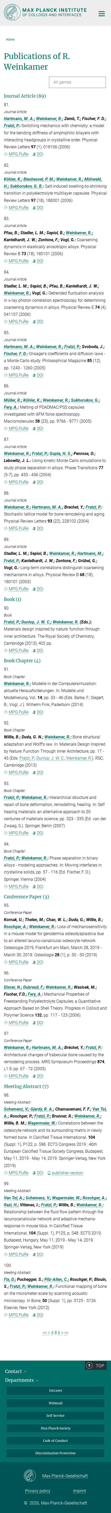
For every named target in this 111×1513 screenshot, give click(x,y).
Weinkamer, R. (49, 118)
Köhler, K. (12, 179)
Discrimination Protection (55, 1453)
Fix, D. (9, 1279)
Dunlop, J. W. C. (36, 622)
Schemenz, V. (16, 1109)
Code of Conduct (55, 1441)
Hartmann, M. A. (19, 118)
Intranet (55, 1390)
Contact (14, 1371)
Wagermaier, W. (42, 1123)
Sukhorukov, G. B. (26, 186)
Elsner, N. (12, 987)
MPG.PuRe (18, 154)
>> (66, 1332)
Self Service (55, 1415)
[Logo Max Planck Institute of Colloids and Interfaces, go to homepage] (46, 12)
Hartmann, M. (89, 553)
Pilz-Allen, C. (56, 1279)
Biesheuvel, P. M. (38, 179)
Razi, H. (11, 1204)
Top (100, 1365)
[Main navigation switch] (102, 14)
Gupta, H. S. (61, 453)
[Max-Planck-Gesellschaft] (32, 1476)
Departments (20, 1380)
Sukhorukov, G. (85, 400)
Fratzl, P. (11, 125)
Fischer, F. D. (15, 353)
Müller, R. (12, 400)
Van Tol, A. (13, 1197)
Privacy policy (37, 1490)
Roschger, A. (15, 926)
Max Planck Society (55, 1428)
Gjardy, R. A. (41, 1109)
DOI (40, 154)
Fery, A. (11, 407)
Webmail (55, 1403)
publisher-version (67, 1172)
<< (45, 1332)
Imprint (79, 1490)
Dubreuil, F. (33, 987)
